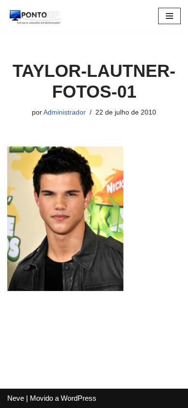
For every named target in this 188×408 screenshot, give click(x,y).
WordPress (78, 398)
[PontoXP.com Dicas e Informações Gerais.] (36, 16)
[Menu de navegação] (169, 16)
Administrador (64, 112)
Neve (15, 398)
